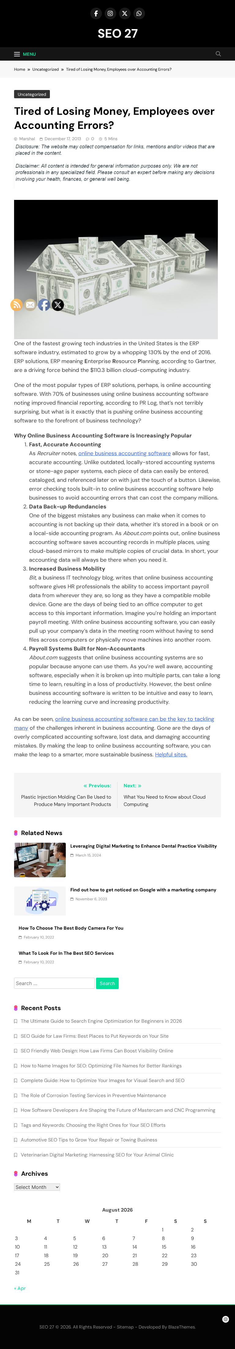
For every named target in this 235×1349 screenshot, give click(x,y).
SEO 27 (118, 33)
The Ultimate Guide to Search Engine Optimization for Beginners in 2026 (101, 1021)
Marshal (27, 138)
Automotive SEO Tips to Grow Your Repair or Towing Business (89, 1140)
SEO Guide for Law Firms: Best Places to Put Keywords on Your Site (95, 1036)
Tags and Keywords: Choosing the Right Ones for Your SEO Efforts (93, 1125)
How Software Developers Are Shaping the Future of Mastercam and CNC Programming (118, 1110)
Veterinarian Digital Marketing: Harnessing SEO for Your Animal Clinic (97, 1155)
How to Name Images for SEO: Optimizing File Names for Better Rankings (101, 1065)
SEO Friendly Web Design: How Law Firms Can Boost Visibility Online (97, 1050)
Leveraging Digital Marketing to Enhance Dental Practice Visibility (143, 846)
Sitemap (125, 1327)
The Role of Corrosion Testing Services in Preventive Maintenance (93, 1095)
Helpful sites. (171, 754)
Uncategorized (32, 94)
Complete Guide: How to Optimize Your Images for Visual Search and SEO (103, 1080)
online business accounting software (124, 453)
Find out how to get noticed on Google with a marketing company (143, 890)
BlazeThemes (181, 1327)
